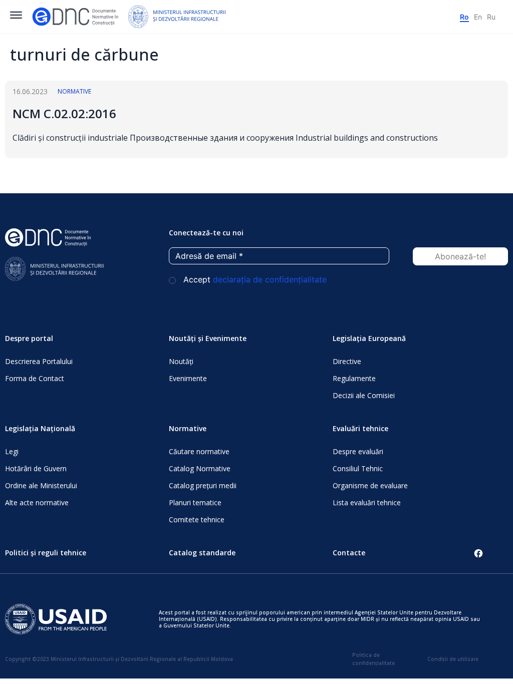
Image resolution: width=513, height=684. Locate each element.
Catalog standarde (202, 552)
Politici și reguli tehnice (45, 552)
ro (464, 17)
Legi (12, 451)
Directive (347, 361)
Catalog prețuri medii (202, 485)
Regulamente (354, 378)
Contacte (349, 552)
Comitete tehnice (196, 519)
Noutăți (181, 361)
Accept (254, 279)
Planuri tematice (195, 502)
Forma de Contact (34, 378)
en (478, 17)
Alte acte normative (37, 502)
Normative (74, 91)
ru (491, 17)
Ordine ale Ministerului (41, 485)
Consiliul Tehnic (358, 468)
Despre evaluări (358, 451)
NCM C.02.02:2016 (64, 113)
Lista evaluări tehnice (367, 502)
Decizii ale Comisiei (364, 395)
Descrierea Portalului (39, 361)
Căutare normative (199, 451)
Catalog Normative (199, 468)
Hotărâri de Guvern (36, 468)
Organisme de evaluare (370, 485)
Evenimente (188, 378)
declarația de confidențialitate (270, 279)
